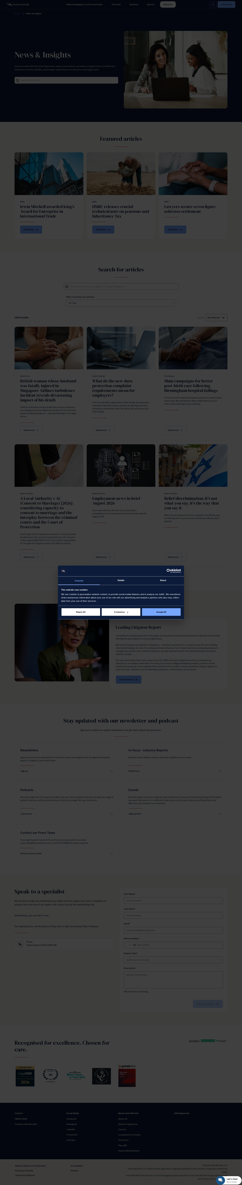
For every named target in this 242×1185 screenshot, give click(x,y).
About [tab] (163, 580)
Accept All (161, 612)
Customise (119, 612)
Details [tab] (121, 580)
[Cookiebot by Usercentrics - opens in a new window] (168, 571)
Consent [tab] (79, 580)
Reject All (80, 612)
